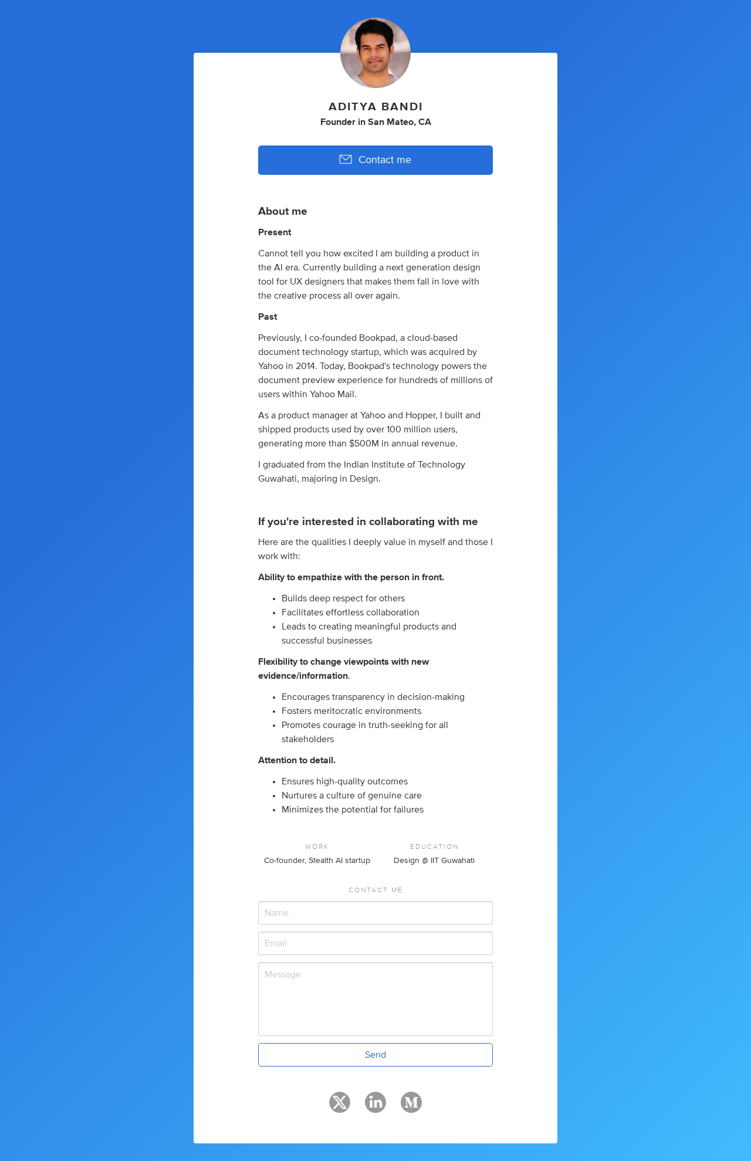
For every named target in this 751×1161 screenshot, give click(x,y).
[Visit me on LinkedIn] (375, 1107)
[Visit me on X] (339, 1107)
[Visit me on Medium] (411, 1107)
